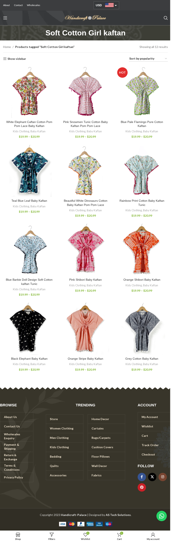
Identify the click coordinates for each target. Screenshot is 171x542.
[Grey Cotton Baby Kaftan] (142, 329)
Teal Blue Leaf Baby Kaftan (29, 200)
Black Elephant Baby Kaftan (29, 358)
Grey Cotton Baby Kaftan (141, 358)
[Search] (166, 18)
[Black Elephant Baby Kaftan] (29, 329)
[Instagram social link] (162, 477)
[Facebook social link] (142, 477)
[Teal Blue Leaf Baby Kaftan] (29, 171)
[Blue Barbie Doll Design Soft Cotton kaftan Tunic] (29, 250)
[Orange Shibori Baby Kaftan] (142, 250)
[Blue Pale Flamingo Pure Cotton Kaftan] (142, 92)
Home (7, 47)
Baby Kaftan (37, 131)
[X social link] (152, 477)
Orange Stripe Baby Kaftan (85, 358)
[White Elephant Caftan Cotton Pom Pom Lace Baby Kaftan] (29, 92)
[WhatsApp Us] (161, 516)
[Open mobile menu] (5, 18)
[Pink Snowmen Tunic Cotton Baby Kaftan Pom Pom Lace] (85, 92)
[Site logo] (85, 17)
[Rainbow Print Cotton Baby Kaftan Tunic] (142, 171)
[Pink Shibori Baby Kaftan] (85, 250)
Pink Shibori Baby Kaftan (85, 279)
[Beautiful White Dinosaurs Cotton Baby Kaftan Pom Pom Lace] (85, 171)
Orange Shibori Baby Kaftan (141, 279)
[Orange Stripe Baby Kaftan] (85, 329)
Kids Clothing (21, 131)
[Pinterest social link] (142, 487)
